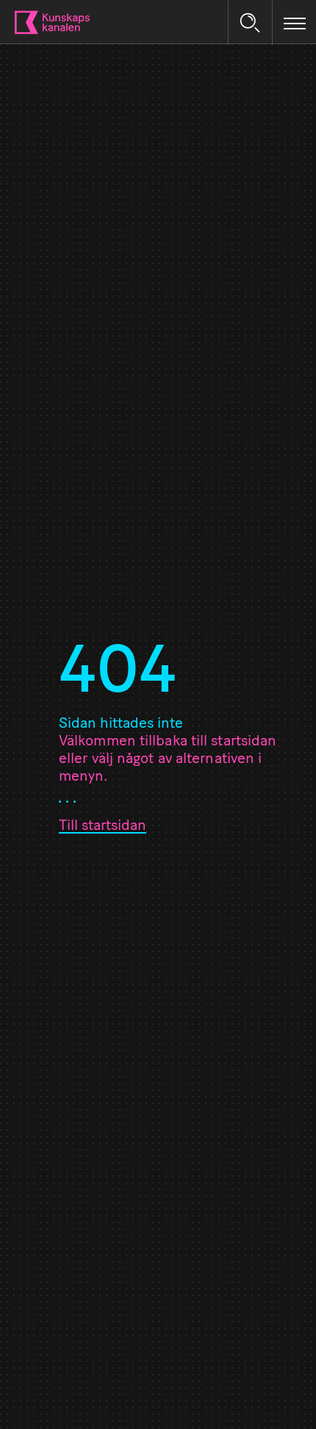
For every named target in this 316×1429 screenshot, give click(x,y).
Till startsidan (102, 826)
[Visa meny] (295, 22)
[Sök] (250, 22)
